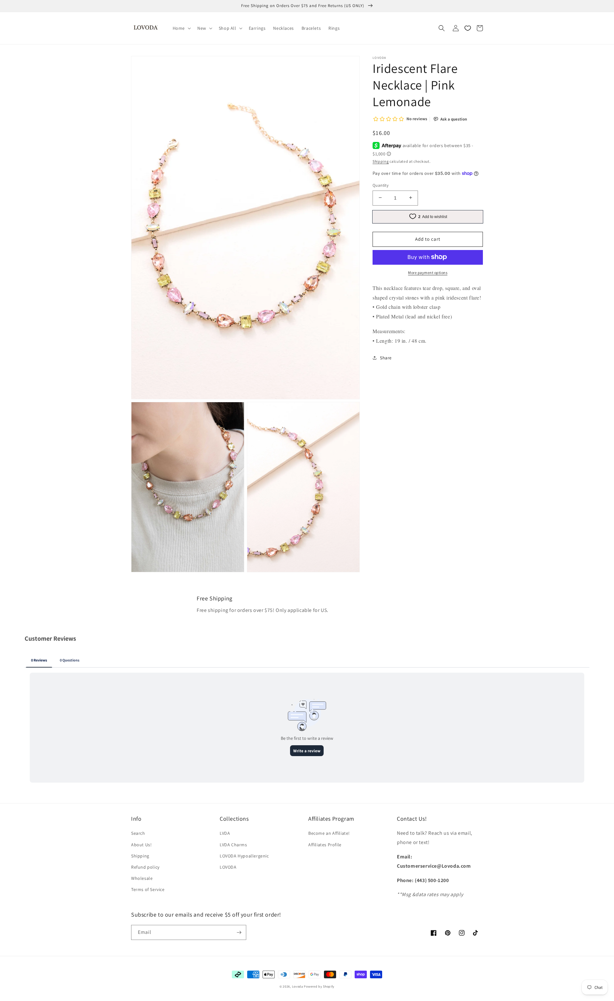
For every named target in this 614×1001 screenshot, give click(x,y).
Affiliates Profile (325, 845)
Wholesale (142, 878)
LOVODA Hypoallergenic (244, 856)
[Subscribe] (239, 932)
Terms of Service (148, 889)
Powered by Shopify (319, 986)
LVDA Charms (233, 845)
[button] (181, 28)
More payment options (427, 272)
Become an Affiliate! (329, 833)
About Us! (141, 845)
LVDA (225, 833)
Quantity (381, 185)
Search (138, 833)
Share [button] (386, 357)
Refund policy (145, 867)
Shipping (381, 161)
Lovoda (297, 986)
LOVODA (228, 867)
